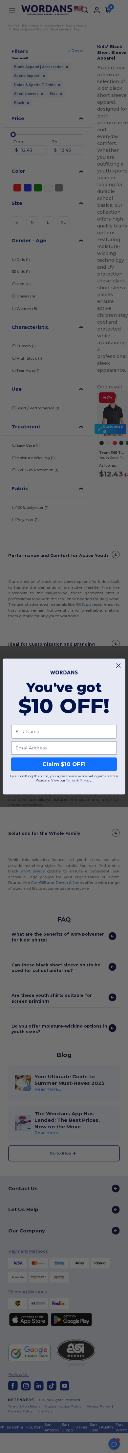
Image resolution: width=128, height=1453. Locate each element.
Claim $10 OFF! (63, 764)
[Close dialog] (118, 665)
